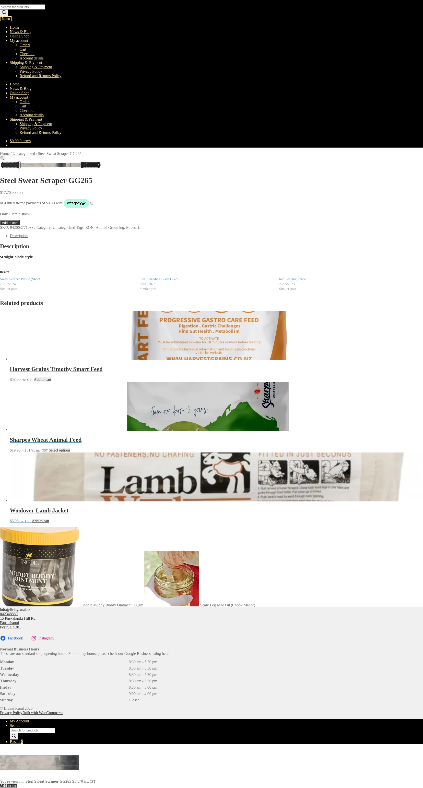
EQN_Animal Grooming (104, 227)
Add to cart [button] (42, 379)
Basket (16, 742)
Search (15, 725)
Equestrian (134, 227)
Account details (32, 58)
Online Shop (19, 36)
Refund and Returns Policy (40, 76)
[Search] (4, 13)
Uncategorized (23, 153)
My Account (19, 721)
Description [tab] (19, 236)
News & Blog (20, 32)
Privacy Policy (31, 71)
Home (14, 27)
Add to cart (10, 223)
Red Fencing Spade (292, 279)
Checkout (27, 54)
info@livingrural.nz (15, 609)
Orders (25, 45)
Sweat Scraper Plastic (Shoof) (21, 279)
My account (19, 40)
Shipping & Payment (26, 62)
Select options (59, 450)
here (165, 653)
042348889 (9, 614)
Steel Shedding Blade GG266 (160, 279)
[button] (2, 158)
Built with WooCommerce (43, 713)
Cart (23, 49)
